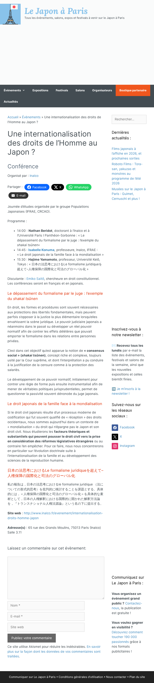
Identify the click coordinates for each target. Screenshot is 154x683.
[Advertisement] (77, 54)
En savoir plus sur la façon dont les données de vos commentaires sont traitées (54, 651)
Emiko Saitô (35, 279)
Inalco (34, 176)
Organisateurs (102, 90)
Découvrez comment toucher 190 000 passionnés (127, 637)
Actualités (11, 101)
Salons (80, 90)
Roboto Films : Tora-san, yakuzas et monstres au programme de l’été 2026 (127, 173)
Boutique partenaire (132, 90)
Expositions (40, 90)
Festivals (62, 90)
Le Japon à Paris (56, 10)
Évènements (12, 90)
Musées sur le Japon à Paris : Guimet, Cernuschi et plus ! (129, 194)
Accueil (13, 117)
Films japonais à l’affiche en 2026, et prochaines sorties (126, 153)
